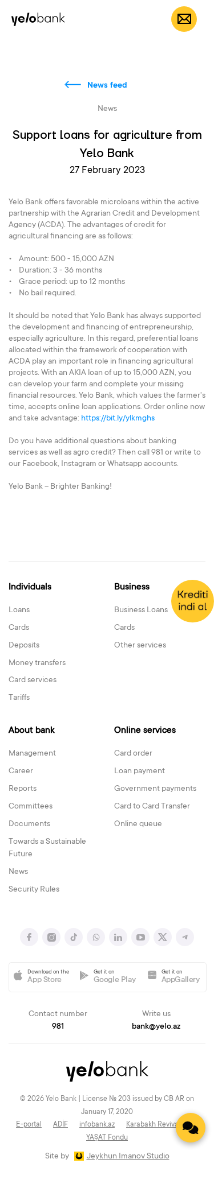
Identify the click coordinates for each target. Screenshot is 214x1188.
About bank (32, 730)
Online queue (138, 824)
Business (132, 587)
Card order (133, 753)
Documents (29, 824)
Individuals (30, 587)
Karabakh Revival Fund (162, 1125)
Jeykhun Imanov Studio (128, 1156)
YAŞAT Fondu (107, 1138)
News (18, 872)
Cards (19, 628)
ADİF (60, 1125)
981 (58, 1027)
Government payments (155, 789)
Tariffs (19, 698)
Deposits (24, 645)
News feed (107, 85)
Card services (32, 680)
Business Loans (141, 610)
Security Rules (34, 889)
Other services (140, 645)
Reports (23, 789)
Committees (31, 806)
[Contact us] (190, 1127)
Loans (19, 610)
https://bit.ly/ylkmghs (118, 418)
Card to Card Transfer (152, 806)
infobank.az (97, 1125)
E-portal (29, 1125)
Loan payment (139, 771)
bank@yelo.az (156, 1027)
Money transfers (37, 663)
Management (32, 753)
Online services (145, 730)
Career (21, 771)
